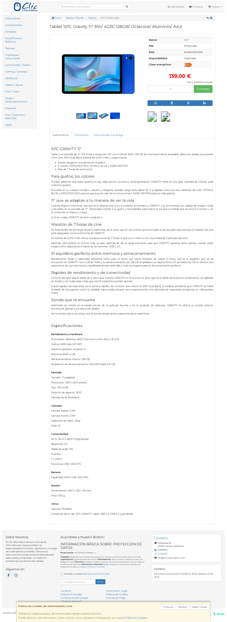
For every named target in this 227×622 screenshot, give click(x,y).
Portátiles (10, 31)
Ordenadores (12, 18)
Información (81, 135)
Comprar (203, 89)
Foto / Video (12, 91)
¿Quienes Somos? (70, 601)
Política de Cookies (136, 617)
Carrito (215, 6)
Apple (8, 124)
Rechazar (182, 607)
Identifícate (177, 6)
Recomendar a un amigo (108, 135)
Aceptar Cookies (199, 607)
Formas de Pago (115, 597)
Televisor (10, 48)
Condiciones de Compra (74, 597)
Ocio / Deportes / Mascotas (15, 116)
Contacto (197, 6)
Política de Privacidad (96, 567)
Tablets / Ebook (14, 84)
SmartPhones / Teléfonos (14, 40)
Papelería (10, 108)
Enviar (100, 581)
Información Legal (116, 590)
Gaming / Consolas (16, 71)
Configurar (168, 607)
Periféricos (11, 78)
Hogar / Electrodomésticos (16, 100)
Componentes (13, 25)
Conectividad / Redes (17, 65)
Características (60, 135)
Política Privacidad (71, 594)
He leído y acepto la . (87, 574)
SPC (186, 39)
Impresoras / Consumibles (12, 57)
